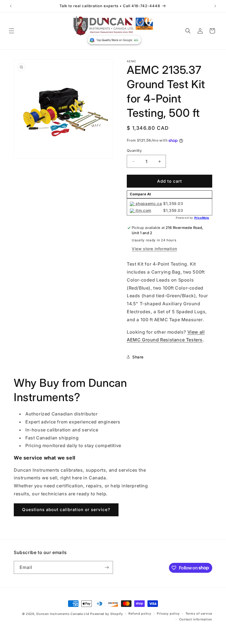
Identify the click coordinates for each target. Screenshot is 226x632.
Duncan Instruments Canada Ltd (62, 614)
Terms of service (198, 613)
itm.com (142, 210)
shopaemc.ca (148, 203)
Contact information (195, 619)
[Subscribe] (107, 567)
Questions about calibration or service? (66, 509)
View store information (154, 248)
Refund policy (139, 613)
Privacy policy (168, 613)
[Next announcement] (215, 6)
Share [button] (138, 357)
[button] (12, 31)
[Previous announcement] (11, 6)
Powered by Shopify (106, 614)
